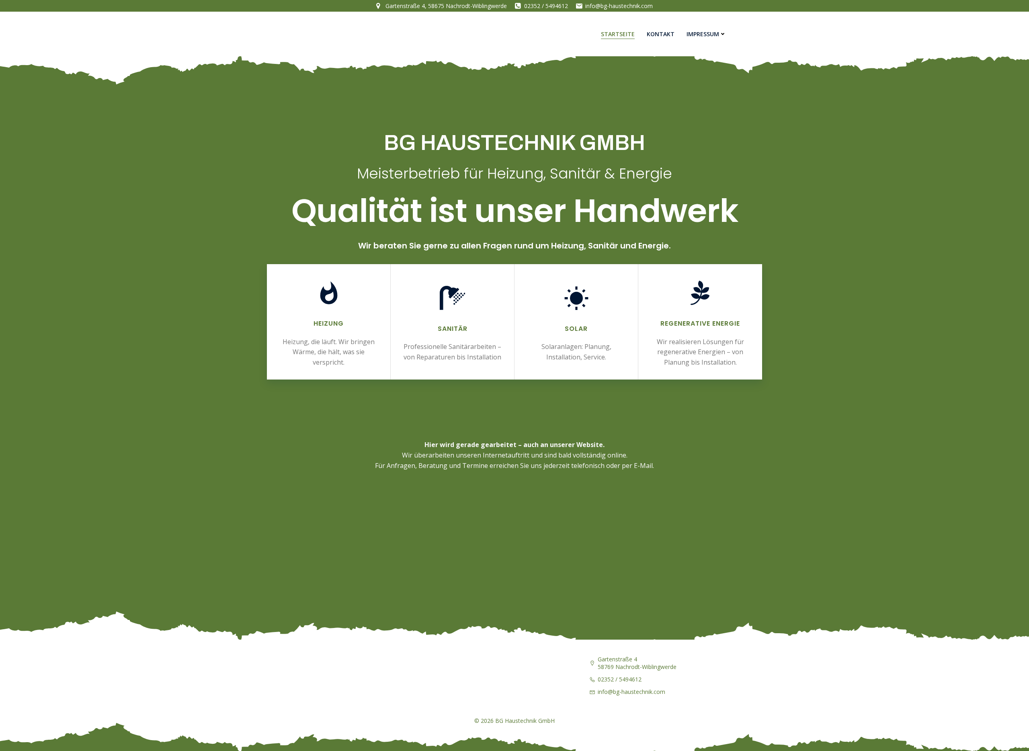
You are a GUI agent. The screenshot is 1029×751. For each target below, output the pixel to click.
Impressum (703, 34)
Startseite (618, 34)
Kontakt (660, 34)
